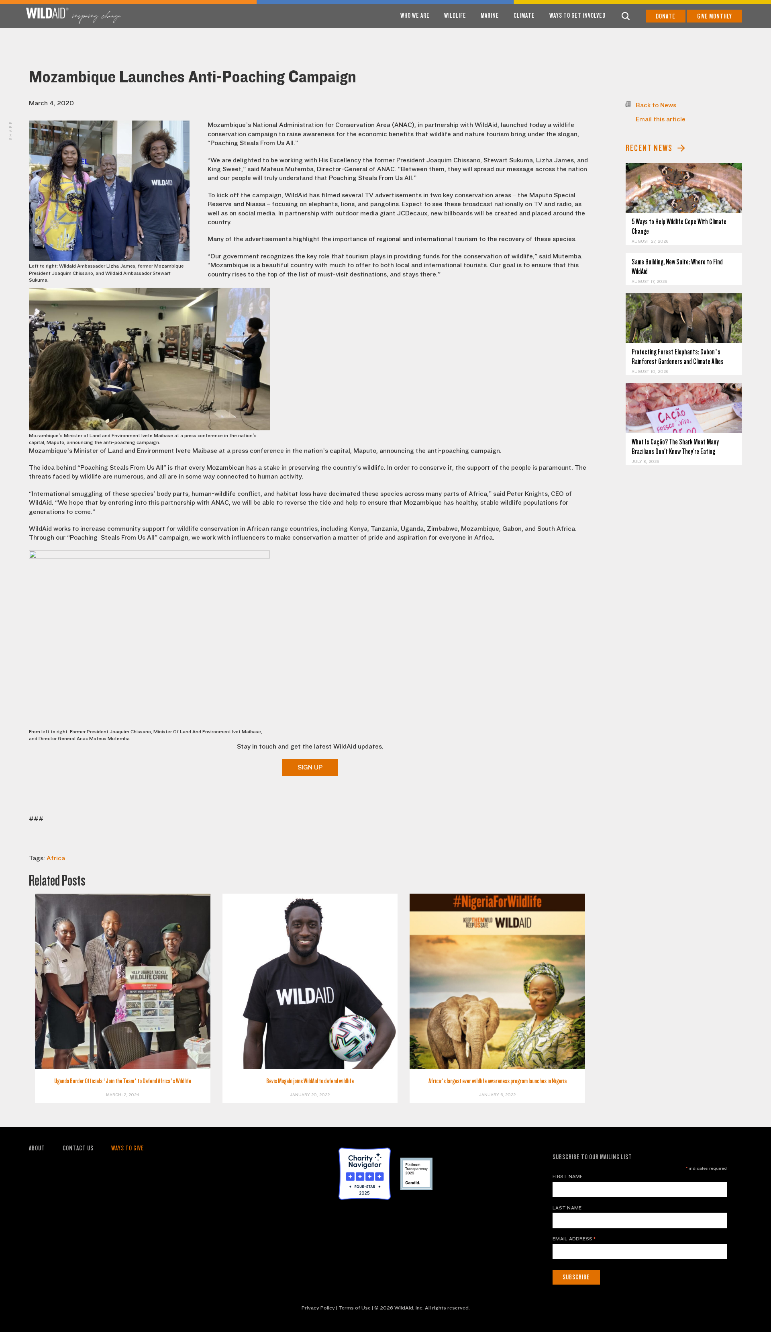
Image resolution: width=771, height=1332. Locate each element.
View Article (684, 188)
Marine (490, 15)
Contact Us (78, 1148)
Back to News (656, 105)
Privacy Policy (318, 1308)
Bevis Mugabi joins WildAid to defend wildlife (310, 1081)
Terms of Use (355, 1308)
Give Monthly (714, 16)
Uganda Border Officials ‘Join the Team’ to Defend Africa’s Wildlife (122, 1081)
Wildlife (455, 15)
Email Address (574, 1239)
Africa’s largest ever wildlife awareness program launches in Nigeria (497, 1081)
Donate (665, 16)
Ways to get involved (577, 15)
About (37, 1148)
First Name (568, 1176)
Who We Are (415, 15)
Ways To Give (127, 1148)
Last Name (567, 1208)
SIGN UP (310, 767)
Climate (524, 15)
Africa (56, 858)
